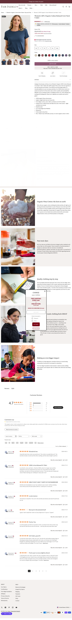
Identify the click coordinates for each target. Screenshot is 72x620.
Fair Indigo (7, 611)
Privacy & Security (5, 596)
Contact (17, 600)
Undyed (36, 55)
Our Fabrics (4, 587)
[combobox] (24, 436)
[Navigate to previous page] (26, 571)
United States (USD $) (64, 607)
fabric (13, 442)
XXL (57, 48)
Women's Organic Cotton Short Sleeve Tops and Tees (18, 12)
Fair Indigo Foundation (6, 591)
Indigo (52, 55)
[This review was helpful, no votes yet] (63, 460)
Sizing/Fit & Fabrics (20, 589)
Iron (59, 55)
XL (52, 48)
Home (2, 12)
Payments (17, 594)
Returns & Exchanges (20, 587)
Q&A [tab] (12, 388)
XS (36, 48)
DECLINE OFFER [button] (36, 328)
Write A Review (58, 407)
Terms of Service (5, 598)
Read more (45, 543)
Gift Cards (17, 596)
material (31, 442)
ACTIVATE (36, 324)
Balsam (46, 55)
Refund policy (4, 600)
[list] (15, 37)
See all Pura (39, 178)
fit (9, 442)
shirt (17, 442)
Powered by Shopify (15, 611)
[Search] (63, 6)
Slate (63, 55)
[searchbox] (9, 436)
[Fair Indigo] (10, 6)
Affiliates (3, 593)
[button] (30, 6)
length (21, 442)
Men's (35, 320)
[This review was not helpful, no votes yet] (65, 460)
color (26, 442)
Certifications (4, 589)
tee (35, 442)
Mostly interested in (36, 316)
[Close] (45, 291)
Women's (36, 318)
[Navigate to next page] (46, 571)
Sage (69, 55)
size (6, 442)
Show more (41, 442)
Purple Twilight (66, 55)
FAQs (16, 598)
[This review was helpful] (63, 564)
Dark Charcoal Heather (39, 55)
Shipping (17, 591)
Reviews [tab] (7, 388)
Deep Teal (56, 55)
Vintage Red (49, 55)
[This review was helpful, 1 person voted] (63, 516)
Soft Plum (42, 55)
